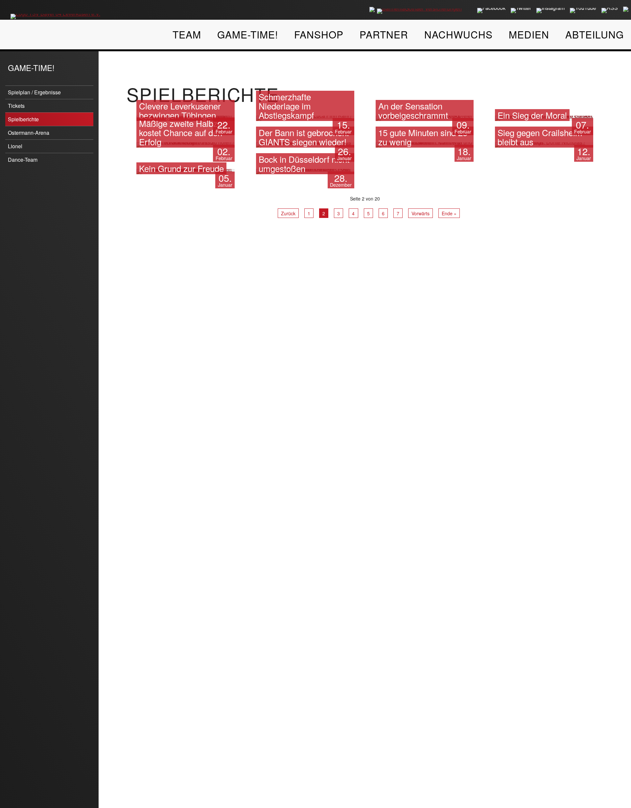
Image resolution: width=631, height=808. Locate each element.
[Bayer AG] (372, 9)
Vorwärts (420, 213)
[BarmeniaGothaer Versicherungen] (419, 11)
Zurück (288, 213)
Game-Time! (31, 67)
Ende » (449, 213)
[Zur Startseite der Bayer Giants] (55, 12)
